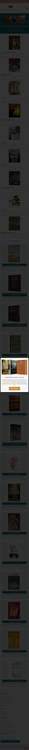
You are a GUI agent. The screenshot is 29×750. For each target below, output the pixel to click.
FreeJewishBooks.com (7, 382)
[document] (14, 375)
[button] (27, 360)
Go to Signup (14, 388)
